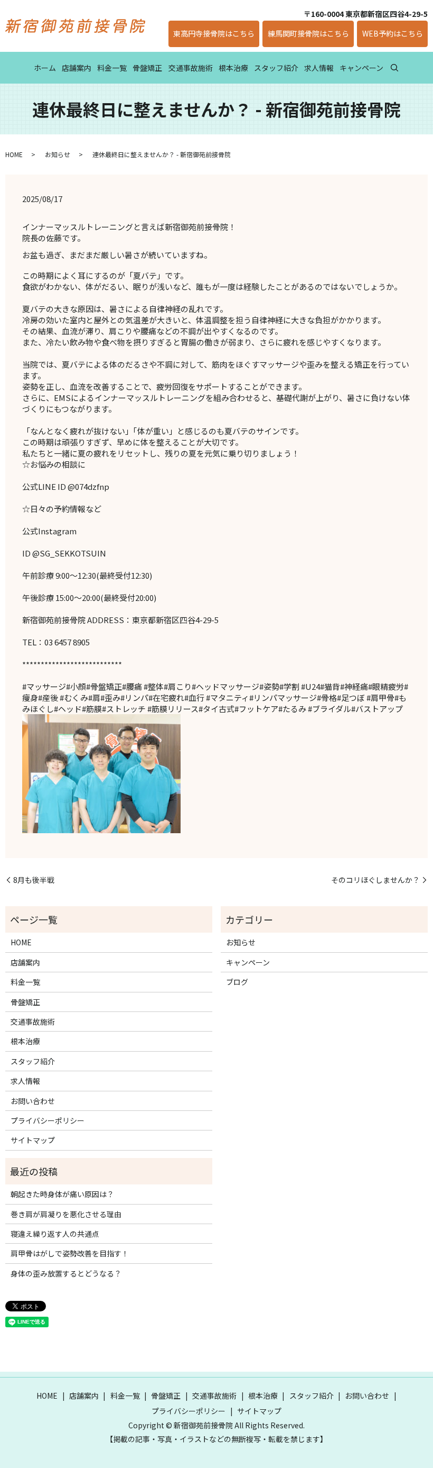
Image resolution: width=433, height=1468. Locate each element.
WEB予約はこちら (392, 33)
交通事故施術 (190, 67)
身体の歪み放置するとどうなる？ (66, 1273)
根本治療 (233, 67)
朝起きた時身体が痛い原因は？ (62, 1194)
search (394, 68)
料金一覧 (112, 67)
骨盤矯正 (147, 67)
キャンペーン (361, 67)
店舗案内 (76, 67)
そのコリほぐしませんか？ (375, 880)
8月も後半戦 (33, 880)
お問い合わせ (33, 1101)
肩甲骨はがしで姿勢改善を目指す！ (70, 1253)
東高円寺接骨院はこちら (214, 33)
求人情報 (319, 67)
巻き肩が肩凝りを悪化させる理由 (66, 1214)
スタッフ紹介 (276, 67)
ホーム (45, 67)
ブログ (237, 982)
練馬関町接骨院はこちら (308, 33)
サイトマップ (33, 1140)
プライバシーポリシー (47, 1120)
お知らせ (57, 154)
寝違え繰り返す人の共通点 (55, 1233)
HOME (14, 154)
